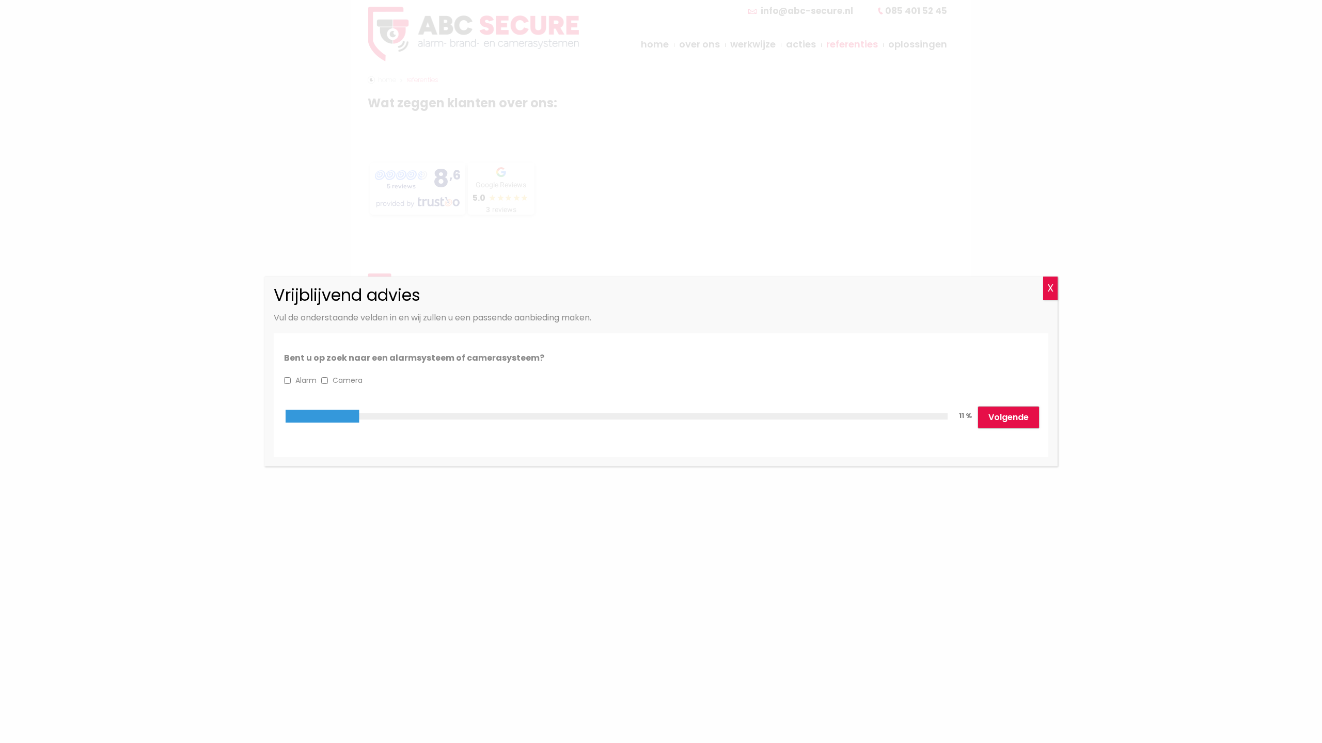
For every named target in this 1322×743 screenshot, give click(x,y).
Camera (348, 380)
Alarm (306, 380)
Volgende (1008, 417)
